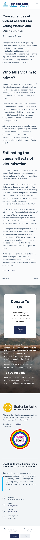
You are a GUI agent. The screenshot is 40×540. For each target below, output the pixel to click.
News (19, 36)
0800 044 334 (17, 424)
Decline (25, 536)
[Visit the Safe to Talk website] (20, 407)
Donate (20, 330)
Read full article (8, 270)
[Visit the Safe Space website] (20, 439)
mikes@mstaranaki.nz (15, 506)
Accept (15, 536)
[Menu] (37, 4)
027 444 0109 (12, 512)
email (26, 420)
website (9, 420)
